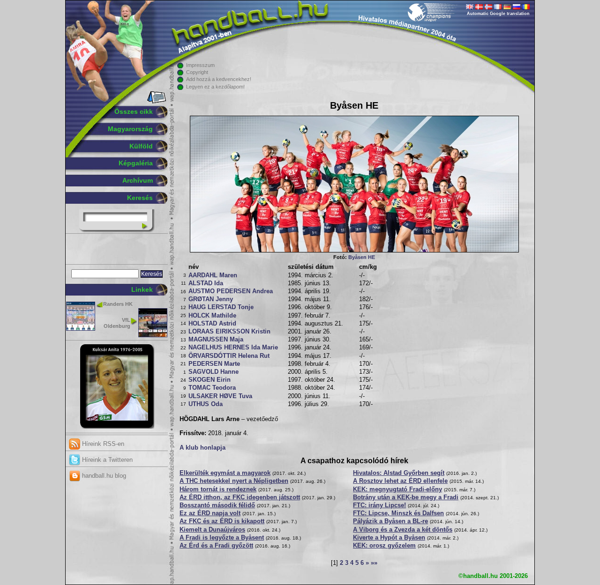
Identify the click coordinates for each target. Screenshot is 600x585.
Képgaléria (136, 163)
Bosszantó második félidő (217, 505)
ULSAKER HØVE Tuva (220, 396)
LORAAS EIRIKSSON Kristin (229, 331)
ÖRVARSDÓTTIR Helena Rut (229, 356)
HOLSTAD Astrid (212, 323)
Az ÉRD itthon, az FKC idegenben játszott (240, 497)
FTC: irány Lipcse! (379, 505)
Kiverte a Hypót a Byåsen (389, 537)
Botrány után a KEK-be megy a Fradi (405, 497)
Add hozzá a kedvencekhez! (218, 79)
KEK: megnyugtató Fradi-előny (397, 489)
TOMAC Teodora (212, 388)
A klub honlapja (202, 447)
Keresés (140, 197)
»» (374, 563)
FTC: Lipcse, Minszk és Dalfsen (398, 513)
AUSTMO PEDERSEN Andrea (230, 291)
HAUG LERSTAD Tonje (221, 307)
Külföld (141, 146)
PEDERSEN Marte (214, 364)
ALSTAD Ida (205, 283)
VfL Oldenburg (117, 323)
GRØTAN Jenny (210, 299)
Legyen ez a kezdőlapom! (215, 86)
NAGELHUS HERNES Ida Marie (233, 347)
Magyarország (130, 129)
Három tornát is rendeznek (218, 489)
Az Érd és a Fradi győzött (216, 545)
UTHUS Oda (205, 404)
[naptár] (155, 101)
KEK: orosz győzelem (384, 545)
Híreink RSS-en (102, 443)
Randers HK (118, 304)
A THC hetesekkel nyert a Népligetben (234, 481)
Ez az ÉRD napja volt (210, 513)
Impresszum (200, 65)
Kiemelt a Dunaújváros (212, 529)
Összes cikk (133, 111)
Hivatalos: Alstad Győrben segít (398, 473)
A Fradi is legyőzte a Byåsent (222, 537)
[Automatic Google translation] (469, 7)
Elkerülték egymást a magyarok (225, 473)
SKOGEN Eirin (209, 380)
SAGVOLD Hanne (213, 372)
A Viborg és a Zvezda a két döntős (402, 529)
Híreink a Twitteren (106, 459)
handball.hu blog (103, 475)
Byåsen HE (361, 257)
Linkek (142, 289)
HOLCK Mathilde (212, 315)
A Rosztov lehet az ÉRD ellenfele (400, 481)
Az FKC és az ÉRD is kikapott (222, 521)
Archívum (137, 180)
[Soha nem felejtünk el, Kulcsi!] (117, 426)
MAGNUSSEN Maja (215, 339)
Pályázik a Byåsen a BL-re (390, 521)
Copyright (197, 72)
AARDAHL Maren (212, 275)
